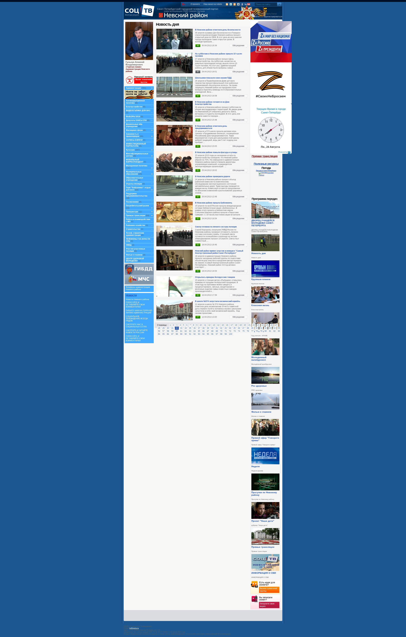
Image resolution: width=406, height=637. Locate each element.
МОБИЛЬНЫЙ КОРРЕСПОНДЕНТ (135, 161)
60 (177, 331)
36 (194, 328)
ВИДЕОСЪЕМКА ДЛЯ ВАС (138, 110)
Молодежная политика (136, 166)
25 (267, 325)
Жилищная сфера (134, 130)
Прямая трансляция (265, 156)
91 (190, 334)
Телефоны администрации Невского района (138, 288)
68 (212, 331)
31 (172, 328)
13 (214, 325)
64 (194, 331)
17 (232, 325)
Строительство (133, 229)
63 (190, 331)
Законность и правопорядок (132, 135)
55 (279, 328)
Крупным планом (260, 279)
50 (257, 328)
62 (186, 331)
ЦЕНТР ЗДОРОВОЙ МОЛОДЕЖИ (135, 260)
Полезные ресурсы (266, 163)
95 (208, 334)
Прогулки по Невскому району (264, 493)
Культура (130, 150)
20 (245, 325)
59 (172, 331)
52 (266, 328)
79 (261, 331)
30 (168, 328)
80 (266, 331)
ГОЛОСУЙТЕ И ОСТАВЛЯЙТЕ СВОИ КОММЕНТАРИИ (135, 304)
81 (270, 331)
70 (221, 331)
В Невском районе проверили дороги (212, 176)
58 (168, 331)
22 (254, 325)
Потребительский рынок (137, 206)
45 (234, 328)
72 (230, 331)
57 (163, 331)
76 (248, 331)
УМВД (128, 245)
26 (272, 325)
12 (209, 325)
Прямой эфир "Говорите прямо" (265, 439)
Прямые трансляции (135, 215)
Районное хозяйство (135, 225)
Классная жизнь (260, 305)
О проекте (195, 4)
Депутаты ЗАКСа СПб (136, 120)
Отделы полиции (134, 184)
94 (203, 334)
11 (205, 325)
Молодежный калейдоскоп (258, 358)
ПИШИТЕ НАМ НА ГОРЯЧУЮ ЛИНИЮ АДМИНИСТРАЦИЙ (139, 311)
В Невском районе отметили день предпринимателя (211, 127)
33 (181, 328)
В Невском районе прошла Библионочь (213, 203)
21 (249, 325)
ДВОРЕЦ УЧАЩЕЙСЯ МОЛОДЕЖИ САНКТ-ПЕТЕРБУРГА (262, 223)
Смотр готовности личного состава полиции (216, 227)
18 (236, 325)
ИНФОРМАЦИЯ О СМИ (263, 573)
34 (186, 328)
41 (217, 328)
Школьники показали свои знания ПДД (213, 78)
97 (217, 334)
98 (221, 334)
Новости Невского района (137, 299)
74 (239, 331)
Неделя (255, 466)
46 (239, 328)
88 (177, 334)
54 (274, 328)
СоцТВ (140, 13)
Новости (131, 295)
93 (199, 334)
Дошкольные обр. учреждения (134, 125)
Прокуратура (132, 212)
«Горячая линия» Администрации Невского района (138, 69)
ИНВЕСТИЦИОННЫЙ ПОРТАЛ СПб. (136, 145)
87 (172, 334)
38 (203, 328)
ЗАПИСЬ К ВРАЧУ (134, 140)
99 (226, 334)
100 (230, 334)
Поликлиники (132, 202)
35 (190, 328)
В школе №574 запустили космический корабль (217, 301)
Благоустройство (134, 107)
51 (261, 328)
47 (243, 328)
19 (240, 325)
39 (208, 328)
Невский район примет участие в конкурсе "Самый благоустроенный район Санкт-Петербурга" (219, 252)
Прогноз (261, 175)
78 (257, 331)
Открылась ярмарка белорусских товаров (215, 277)
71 (226, 331)
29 (163, 328)
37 (199, 328)
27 (276, 325)
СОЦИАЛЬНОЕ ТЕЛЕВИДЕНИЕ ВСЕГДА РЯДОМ (137, 318)
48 (248, 328)
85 (163, 334)
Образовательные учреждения (134, 179)
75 (243, 331)
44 (230, 328)
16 (227, 325)
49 (252, 328)
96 (212, 334)
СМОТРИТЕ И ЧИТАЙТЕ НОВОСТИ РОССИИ (137, 331)
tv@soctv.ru (134, 628)
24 (263, 325)
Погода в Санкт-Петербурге (266, 171)
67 (208, 331)
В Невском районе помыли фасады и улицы (216, 152)
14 (218, 325)
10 (201, 325)
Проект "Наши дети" (262, 521)
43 (226, 328)
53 (270, 328)
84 (159, 334)
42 (221, 328)
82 (274, 331)
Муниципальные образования (133, 173)
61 (181, 331)
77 (252, 331)
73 (234, 331)
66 (203, 331)
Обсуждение (238, 45)
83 (279, 331)
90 (186, 334)
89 (181, 334)
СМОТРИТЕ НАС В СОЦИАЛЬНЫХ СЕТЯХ (136, 325)
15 (223, 325)
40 (212, 328)
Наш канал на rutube (212, 4)
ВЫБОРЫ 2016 (133, 116)
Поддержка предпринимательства (136, 195)
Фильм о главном (134, 255)
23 (258, 325)
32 (177, 328)
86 (168, 334)
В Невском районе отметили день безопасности (217, 30)
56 (159, 331)
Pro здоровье (259, 386)
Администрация (133, 88)
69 (217, 331)
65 (199, 331)
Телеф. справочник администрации (135, 234)
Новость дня (258, 253)
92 (194, 334)
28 (159, 328)
